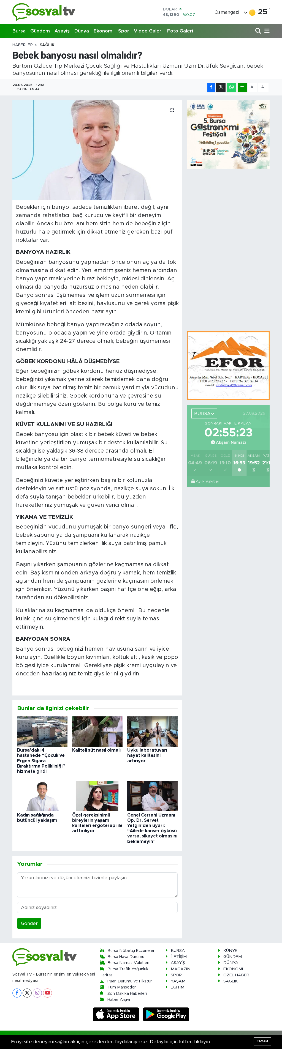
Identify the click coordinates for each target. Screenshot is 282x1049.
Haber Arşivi (118, 1000)
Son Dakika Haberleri (127, 994)
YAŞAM (178, 981)
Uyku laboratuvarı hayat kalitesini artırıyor (147, 755)
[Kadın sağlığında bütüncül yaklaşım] (42, 796)
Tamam (262, 1041)
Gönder (29, 923)
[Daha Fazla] (242, 87)
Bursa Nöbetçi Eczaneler (130, 951)
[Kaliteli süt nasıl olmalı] (97, 731)
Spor (123, 31)
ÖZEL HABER (236, 975)
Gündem (40, 31)
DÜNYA (230, 963)
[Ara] (258, 31)
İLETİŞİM (179, 957)
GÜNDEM (232, 957)
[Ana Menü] (266, 31)
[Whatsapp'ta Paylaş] (231, 87)
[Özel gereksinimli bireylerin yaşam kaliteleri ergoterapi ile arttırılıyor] (97, 796)
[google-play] (166, 1014)
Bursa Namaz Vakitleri (128, 963)
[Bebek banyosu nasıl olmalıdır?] (97, 150)
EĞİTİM (177, 987)
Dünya (81, 31)
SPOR (176, 975)
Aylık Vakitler (207, 481)
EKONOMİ (233, 969)
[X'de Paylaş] (221, 87)
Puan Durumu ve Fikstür (129, 981)
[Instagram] (37, 993)
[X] (27, 993)
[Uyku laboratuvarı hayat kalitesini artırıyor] (152, 731)
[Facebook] (16, 993)
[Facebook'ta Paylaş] (211, 87)
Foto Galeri (180, 31)
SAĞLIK (47, 45)
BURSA (178, 951)
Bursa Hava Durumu (125, 957)
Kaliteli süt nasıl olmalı (96, 750)
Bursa (19, 31)
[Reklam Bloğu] (228, 365)
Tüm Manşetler (121, 987)
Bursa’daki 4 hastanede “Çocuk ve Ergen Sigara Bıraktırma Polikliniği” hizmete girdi (41, 761)
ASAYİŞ (178, 963)
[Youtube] (47, 993)
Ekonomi (103, 31)
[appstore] (117, 1014)
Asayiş (62, 31)
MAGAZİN (180, 969)
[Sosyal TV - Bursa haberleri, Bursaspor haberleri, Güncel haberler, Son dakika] (44, 12)
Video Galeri (148, 31)
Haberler (22, 45)
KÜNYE (230, 951)
